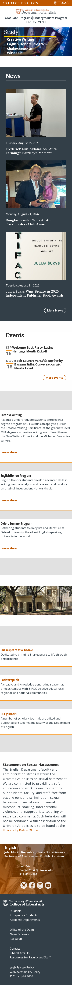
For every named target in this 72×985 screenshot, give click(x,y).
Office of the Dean (22, 930)
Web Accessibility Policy (25, 972)
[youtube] (48, 886)
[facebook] (32, 886)
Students (15, 911)
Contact (15, 948)
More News (55, 310)
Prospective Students (24, 915)
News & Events (19, 934)
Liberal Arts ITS (20, 953)
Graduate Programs (18, 18)
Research (16, 939)
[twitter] (24, 886)
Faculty (31, 22)
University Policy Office (20, 830)
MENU (42, 22)
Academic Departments (25, 920)
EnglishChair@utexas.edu (36, 870)
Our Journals (8, 714)
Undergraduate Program (50, 18)
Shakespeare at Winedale (17, 650)
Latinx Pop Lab (10, 680)
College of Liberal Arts (20, 3)
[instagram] (40, 886)
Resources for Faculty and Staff (30, 957)
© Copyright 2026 (21, 976)
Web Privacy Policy (22, 967)
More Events (54, 378)
